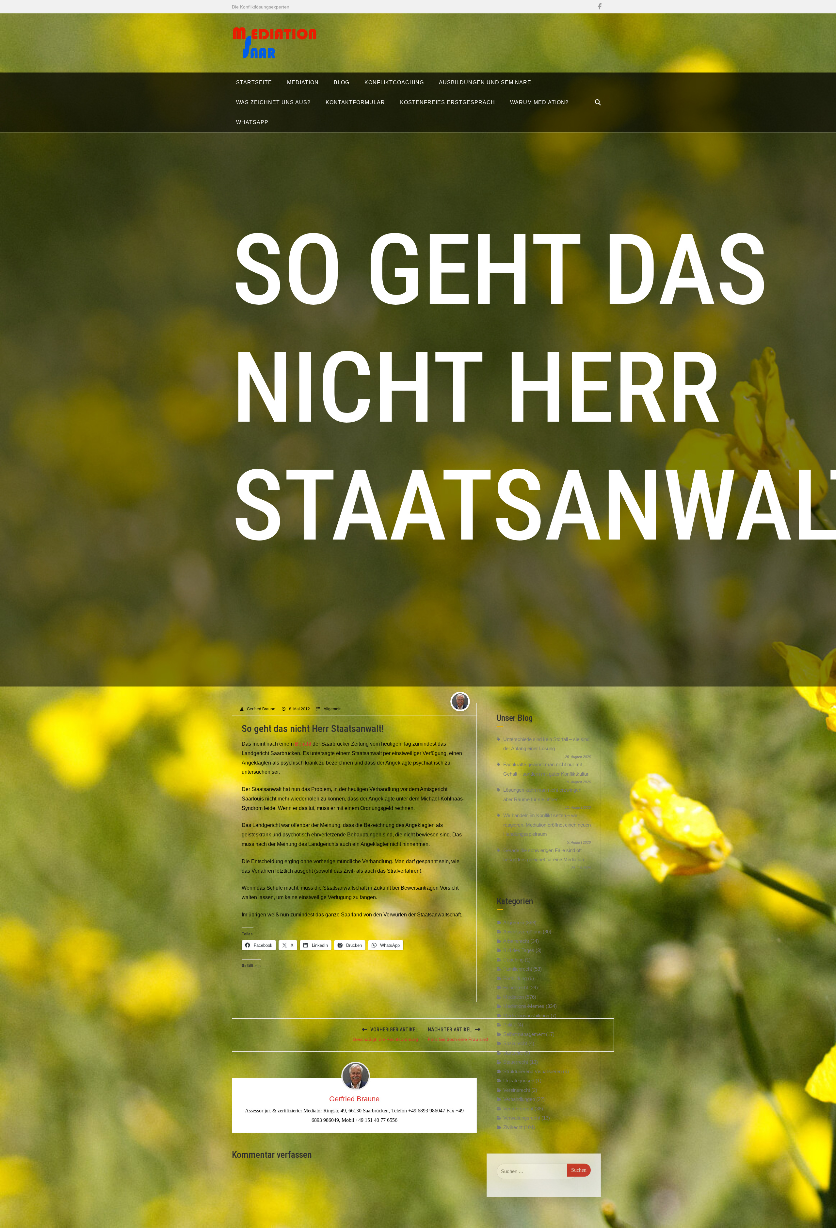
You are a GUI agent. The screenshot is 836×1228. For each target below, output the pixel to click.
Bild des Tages (518, 950)
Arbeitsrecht (516, 941)
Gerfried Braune (261, 709)
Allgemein (333, 709)
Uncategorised (518, 1080)
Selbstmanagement (524, 1034)
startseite (513, 1053)
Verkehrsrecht (518, 1108)
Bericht (303, 744)
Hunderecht (515, 987)
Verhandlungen (519, 1099)
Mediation (513, 997)
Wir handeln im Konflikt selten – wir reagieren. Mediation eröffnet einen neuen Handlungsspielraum (547, 825)
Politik (509, 1024)
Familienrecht (517, 969)
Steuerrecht (515, 1062)
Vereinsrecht (516, 1090)
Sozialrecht (515, 1043)
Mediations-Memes (523, 1006)
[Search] (598, 102)
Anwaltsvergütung (522, 931)
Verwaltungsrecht (521, 1118)
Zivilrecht (512, 1127)
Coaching (513, 959)
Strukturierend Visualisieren (532, 1071)
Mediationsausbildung (526, 1015)
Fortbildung (515, 978)
